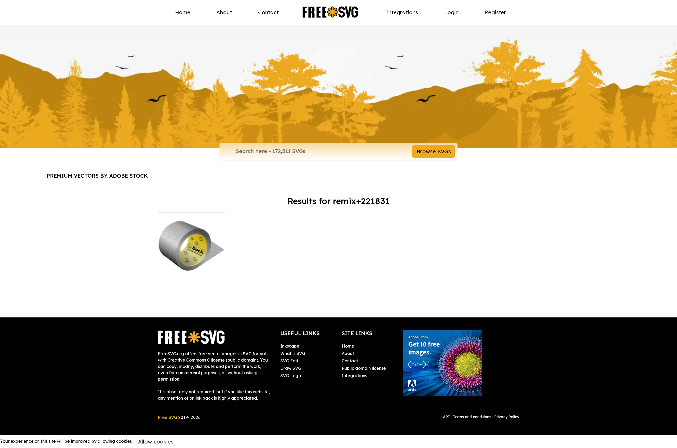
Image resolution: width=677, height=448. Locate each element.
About (224, 12)
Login (451, 12)
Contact (268, 12)
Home (182, 12)
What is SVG (292, 353)
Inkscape (289, 346)
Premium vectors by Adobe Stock (97, 175)
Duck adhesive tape (184, 272)
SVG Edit (289, 360)
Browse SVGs (434, 151)
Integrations (402, 12)
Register (495, 12)
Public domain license (364, 368)
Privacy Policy (506, 416)
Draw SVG (290, 368)
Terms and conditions (472, 416)
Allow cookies (155, 441)
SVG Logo (290, 375)
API (447, 416)
